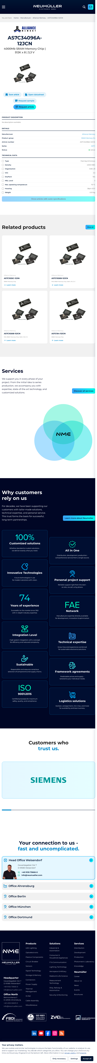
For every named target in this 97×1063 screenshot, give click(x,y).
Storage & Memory (33, 974)
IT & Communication (57, 964)
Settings (74, 1059)
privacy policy (70, 1053)
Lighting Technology (57, 968)
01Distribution (43, 442)
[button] (53, 439)
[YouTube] (40, 1032)
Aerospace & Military (57, 973)
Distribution (78, 947)
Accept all (87, 1059)
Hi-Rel (27, 995)
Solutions (54, 942)
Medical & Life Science (54, 978)
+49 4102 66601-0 (10, 1002)
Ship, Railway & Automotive (55, 993)
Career (75, 975)
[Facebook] (47, 1032)
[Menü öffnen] (4, 7)
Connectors (30, 978)
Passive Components (34, 956)
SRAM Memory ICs (86, 138)
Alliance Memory (86, 134)
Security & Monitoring (53, 1000)
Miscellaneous (31, 1004)
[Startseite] (47, 7)
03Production (83, 442)
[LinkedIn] (33, 1032)
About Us (76, 979)
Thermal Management (30, 988)
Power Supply (31, 983)
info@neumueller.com (32, 874)
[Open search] (84, 7)
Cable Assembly (31, 999)
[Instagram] (54, 1032)
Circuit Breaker (31, 960)
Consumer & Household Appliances (54, 956)
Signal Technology (32, 969)
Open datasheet (36, 94)
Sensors (28, 965)
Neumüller (79, 970)
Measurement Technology (54, 985)
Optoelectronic (31, 951)
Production (77, 956)
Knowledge (77, 965)
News (75, 984)
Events (75, 988)
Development (78, 951)
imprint (83, 1053)
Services (77, 942)
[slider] (47, 808)
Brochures (77, 993)
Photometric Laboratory (83, 960)
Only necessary (59, 1059)
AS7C (91, 146)
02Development (61, 411)
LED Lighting (30, 947)
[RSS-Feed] (60, 1032)
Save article (13, 94)
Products (30, 942)
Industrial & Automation (54, 948)
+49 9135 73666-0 (30, 871)
